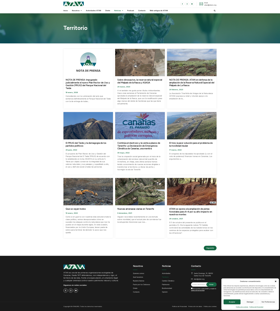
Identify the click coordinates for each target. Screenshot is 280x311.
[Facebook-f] (182, 4)
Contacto (142, 11)
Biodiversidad (167, 288)
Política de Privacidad (256, 307)
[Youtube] (192, 4)
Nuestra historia (138, 281)
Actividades (166, 273)
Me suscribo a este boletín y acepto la (203, 289)
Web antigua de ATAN (159, 11)
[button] (276, 281)
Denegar (250, 302)
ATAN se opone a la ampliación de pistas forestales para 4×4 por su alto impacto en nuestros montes (190, 211)
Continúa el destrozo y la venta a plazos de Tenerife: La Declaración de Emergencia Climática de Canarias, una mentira (138, 146)
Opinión (165, 292)
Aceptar (232, 302)
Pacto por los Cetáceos (141, 284)
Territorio (165, 277)
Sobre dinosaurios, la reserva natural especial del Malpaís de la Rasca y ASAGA (139, 81)
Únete (107, 11)
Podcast (130, 11)
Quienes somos (138, 273)
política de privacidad (198, 290)
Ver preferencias (268, 302)
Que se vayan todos (76, 208)
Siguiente (210, 248)
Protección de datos (195, 306)
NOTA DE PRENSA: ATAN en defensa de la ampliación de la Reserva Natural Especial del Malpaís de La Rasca (191, 82)
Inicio (65, 11)
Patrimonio (166, 284)
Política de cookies (242, 307)
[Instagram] (187, 4)
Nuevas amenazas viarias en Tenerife (135, 208)
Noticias (117, 11)
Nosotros (76, 11)
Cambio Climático (168, 281)
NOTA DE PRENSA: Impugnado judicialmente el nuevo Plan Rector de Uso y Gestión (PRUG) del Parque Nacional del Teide (88, 84)
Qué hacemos (138, 277)
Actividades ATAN (93, 11)
